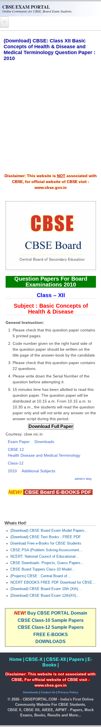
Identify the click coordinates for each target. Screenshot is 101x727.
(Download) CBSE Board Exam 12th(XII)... (44, 596)
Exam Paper (19, 441)
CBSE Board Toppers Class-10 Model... (42, 569)
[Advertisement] (50, 121)
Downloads (44, 441)
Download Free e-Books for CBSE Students (45, 543)
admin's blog (83, 478)
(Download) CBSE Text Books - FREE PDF (45, 537)
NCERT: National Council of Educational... (44, 557)
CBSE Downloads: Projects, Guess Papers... (47, 563)
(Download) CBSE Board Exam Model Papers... (49, 531)
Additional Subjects (38, 471)
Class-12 (16, 463)
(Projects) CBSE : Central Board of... (40, 576)
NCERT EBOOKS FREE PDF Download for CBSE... (53, 582)
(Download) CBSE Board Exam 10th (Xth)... (45, 589)
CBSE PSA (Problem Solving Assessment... (46, 550)
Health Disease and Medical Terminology (44, 455)
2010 (12, 471)
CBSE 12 (16, 449)
